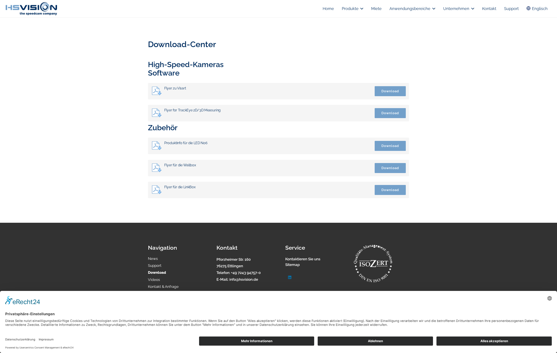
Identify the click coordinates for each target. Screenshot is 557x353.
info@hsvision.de (243, 279)
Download (390, 91)
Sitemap (292, 264)
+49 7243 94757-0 (246, 273)
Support (154, 265)
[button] (361, 8)
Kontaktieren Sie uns (302, 259)
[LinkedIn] (290, 277)
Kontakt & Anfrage (163, 286)
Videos (154, 279)
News (153, 258)
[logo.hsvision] (31, 8)
